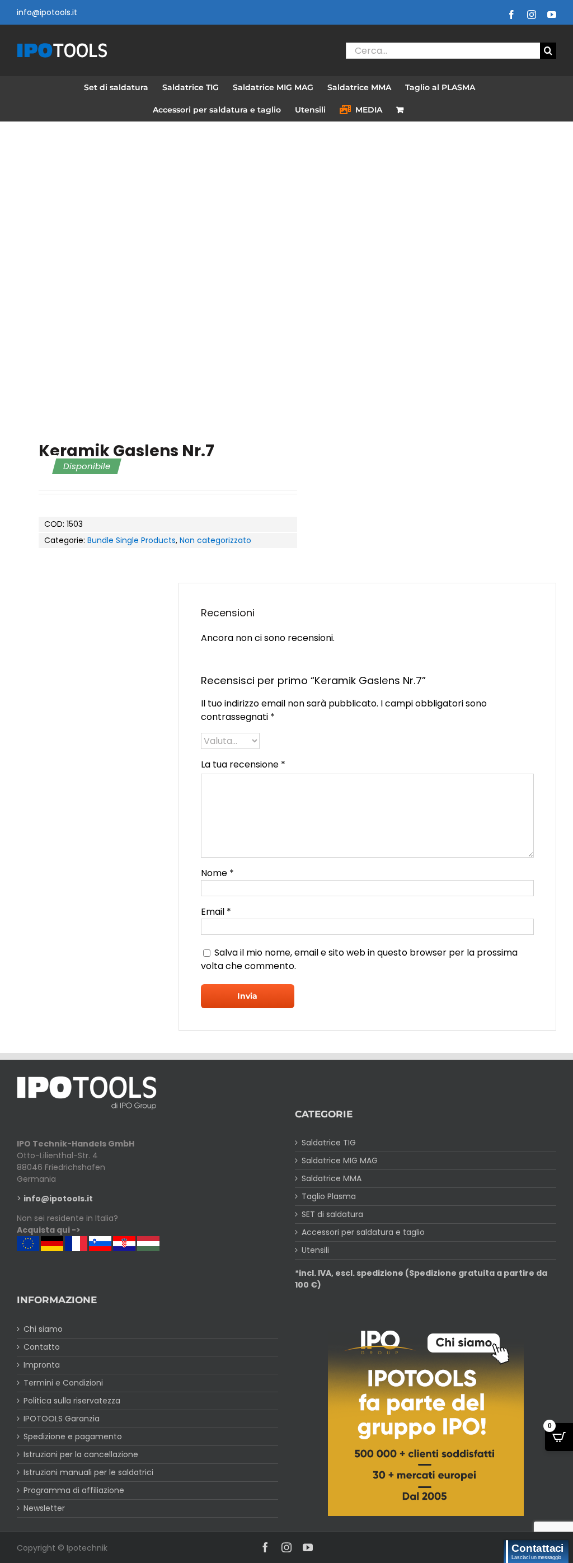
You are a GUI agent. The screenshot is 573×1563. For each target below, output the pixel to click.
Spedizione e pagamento (73, 1436)
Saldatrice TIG (329, 1142)
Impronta (42, 1364)
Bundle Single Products (131, 540)
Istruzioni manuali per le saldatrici (88, 1472)
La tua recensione (243, 764)
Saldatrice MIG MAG (340, 1160)
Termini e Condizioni (63, 1382)
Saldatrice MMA (331, 1178)
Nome (217, 873)
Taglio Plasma (329, 1196)
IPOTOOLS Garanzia (62, 1418)
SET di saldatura (332, 1214)
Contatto (42, 1347)
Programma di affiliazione (74, 1490)
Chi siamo (43, 1329)
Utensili (315, 1250)
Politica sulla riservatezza (72, 1400)
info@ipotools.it (47, 12)
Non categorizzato (215, 540)
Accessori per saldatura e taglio (363, 1232)
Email (216, 911)
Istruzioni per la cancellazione (81, 1454)
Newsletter (44, 1508)
